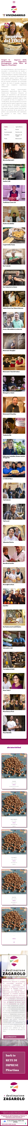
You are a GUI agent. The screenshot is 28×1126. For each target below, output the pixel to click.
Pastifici (6, 135)
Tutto (6, 127)
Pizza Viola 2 (6, 690)
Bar (5, 129)
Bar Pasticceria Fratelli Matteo (12, 627)
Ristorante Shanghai (9, 350)
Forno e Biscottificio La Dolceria (12, 329)
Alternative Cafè (8, 648)
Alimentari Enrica (8, 542)
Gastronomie (8, 132)
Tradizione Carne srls (9, 202)
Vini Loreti (6, 521)
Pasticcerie (19, 132)
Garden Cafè (6, 181)
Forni (17, 129)
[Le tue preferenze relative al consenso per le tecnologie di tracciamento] (25, 1123)
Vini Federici (7, 500)
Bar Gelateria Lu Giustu (10, 287)
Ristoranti (19, 138)
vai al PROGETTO (10, 1037)
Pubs (5, 138)
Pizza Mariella (7, 732)
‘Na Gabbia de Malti (8, 669)
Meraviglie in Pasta (8, 584)
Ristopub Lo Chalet (8, 393)
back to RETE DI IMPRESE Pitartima (12, 1062)
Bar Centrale (7, 266)
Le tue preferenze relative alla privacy (15, 1121)
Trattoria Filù (7, 435)
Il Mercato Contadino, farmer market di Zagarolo (14, 456)
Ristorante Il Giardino (9, 414)
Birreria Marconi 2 (8, 160)
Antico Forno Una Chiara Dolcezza (13, 308)
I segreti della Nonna (9, 245)
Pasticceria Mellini (8, 223)
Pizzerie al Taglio (19, 135)
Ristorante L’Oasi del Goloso (11, 371)
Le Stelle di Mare (8, 479)
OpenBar (5, 605)
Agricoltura (19, 127)
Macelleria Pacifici (8, 563)
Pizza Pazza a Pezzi (8, 711)
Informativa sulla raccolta (9, 1124)
